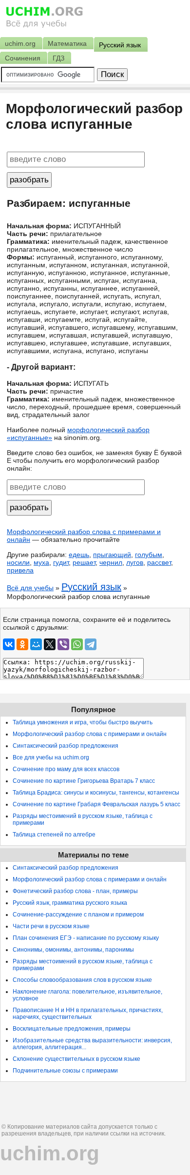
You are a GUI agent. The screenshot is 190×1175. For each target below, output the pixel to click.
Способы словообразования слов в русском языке (82, 979)
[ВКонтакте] (9, 644)
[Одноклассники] (22, 644)
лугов (134, 562)
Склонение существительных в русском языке (76, 1059)
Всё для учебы (30, 588)
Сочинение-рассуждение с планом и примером (78, 914)
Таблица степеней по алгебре (54, 834)
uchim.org (49, 1153)
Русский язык (91, 586)
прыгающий (112, 554)
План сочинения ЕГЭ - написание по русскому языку (86, 938)
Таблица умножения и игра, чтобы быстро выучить (82, 722)
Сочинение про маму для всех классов (66, 769)
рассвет (159, 562)
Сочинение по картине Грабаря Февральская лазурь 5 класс (96, 804)
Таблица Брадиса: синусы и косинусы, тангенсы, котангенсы (96, 792)
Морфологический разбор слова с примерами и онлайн (90, 734)
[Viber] (63, 644)
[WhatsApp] (77, 644)
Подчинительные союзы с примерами (65, 1070)
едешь (79, 554)
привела (20, 570)
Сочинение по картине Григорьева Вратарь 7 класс (84, 780)
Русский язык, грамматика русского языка (70, 902)
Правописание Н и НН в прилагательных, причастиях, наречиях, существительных (88, 1013)
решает (84, 562)
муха (41, 562)
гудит (61, 562)
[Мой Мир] (36, 644)
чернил (110, 562)
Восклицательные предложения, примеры (72, 1028)
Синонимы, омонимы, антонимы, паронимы (73, 949)
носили (18, 562)
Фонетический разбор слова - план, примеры (75, 891)
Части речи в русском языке (51, 926)
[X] (50, 644)
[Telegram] (90, 644)
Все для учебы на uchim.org (51, 757)
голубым (148, 554)
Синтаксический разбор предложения (65, 745)
